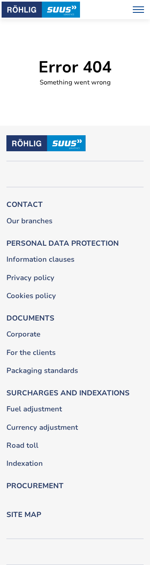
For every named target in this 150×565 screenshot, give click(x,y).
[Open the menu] (138, 9)
